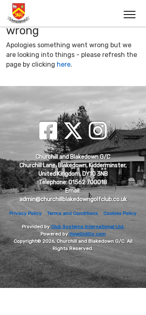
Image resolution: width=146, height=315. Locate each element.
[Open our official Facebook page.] (48, 131)
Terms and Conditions (72, 213)
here (64, 64)
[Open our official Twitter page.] (73, 131)
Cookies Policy (120, 213)
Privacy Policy (25, 213)
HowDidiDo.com (87, 234)
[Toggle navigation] (129, 13)
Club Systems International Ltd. (88, 226)
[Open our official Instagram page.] (98, 131)
